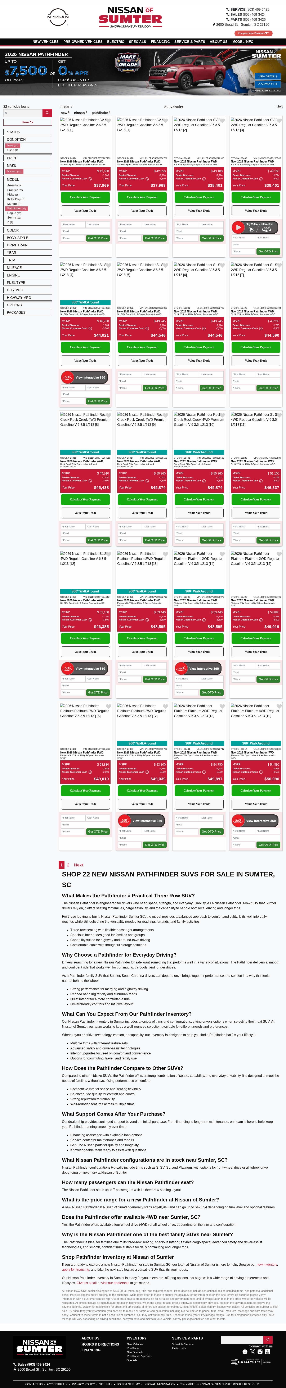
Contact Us (267, 84)
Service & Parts (187, 1338)
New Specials (135, 1352)
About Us (90, 1338)
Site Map (106, 1384)
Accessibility (57, 1384)
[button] (45, 42)
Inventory (137, 1338)
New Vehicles (135, 1344)
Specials (132, 1360)
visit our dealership (115, 1283)
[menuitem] (28, 145)
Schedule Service (182, 1344)
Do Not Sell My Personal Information (146, 1384)
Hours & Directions (100, 1344)
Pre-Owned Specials (139, 1356)
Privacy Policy (84, 1384)
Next (78, 864)
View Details (268, 76)
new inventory (266, 1264)
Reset (26, 122)
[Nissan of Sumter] (130, 17)
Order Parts (179, 1348)
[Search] (47, 113)
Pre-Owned (133, 1348)
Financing (91, 1350)
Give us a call (87, 1283)
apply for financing (75, 1269)
